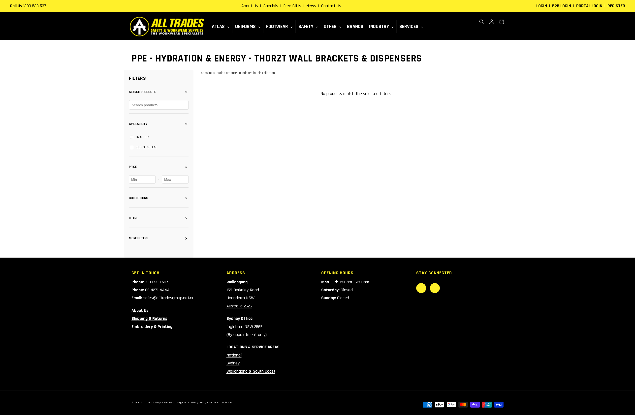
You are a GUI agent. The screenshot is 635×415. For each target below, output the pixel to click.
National (234, 355)
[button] (482, 22)
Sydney (233, 363)
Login (541, 6)
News (311, 6)
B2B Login (561, 6)
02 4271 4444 (157, 290)
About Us (249, 6)
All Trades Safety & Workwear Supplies (163, 402)
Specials (270, 6)
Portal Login (589, 6)
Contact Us (331, 6)
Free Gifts (292, 6)
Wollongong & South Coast (250, 371)
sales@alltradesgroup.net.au (168, 298)
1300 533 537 (34, 6)
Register (616, 6)
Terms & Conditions (220, 402)
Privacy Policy (198, 402)
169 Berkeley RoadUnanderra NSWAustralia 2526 (242, 298)
